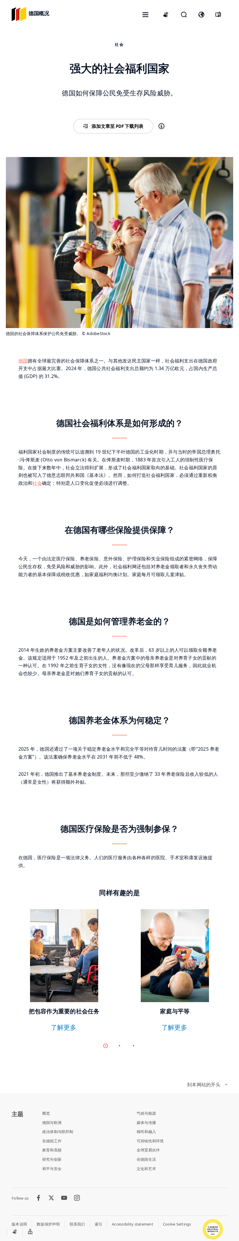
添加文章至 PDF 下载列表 (117, 126)
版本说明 (19, 1224)
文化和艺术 (146, 1168)
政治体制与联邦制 (57, 1131)
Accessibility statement (132, 1224)
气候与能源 (146, 1113)
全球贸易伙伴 (148, 1150)
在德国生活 (146, 1159)
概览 (46, 1113)
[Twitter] (51, 1198)
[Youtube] (64, 1198)
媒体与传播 (146, 1122)
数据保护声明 (48, 1224)
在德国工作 (51, 1141)
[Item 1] (119, 1045)
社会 (37, 483)
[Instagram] (77, 1198)
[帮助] (161, 126)
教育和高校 (51, 1150)
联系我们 (77, 1224)
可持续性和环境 (150, 1141)
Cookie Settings (177, 1224)
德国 (23, 361)
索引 (99, 1224)
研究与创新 (51, 1159)
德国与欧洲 (51, 1122)
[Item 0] (105, 1045)
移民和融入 (146, 1131)
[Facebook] (38, 1198)
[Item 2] (133, 1045)
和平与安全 (51, 1168)
